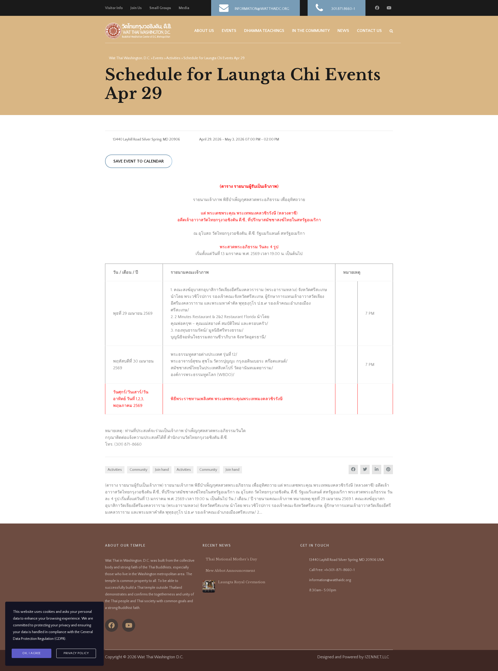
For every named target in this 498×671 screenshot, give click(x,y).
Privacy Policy (76, 653)
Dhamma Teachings (264, 30)
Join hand (162, 470)
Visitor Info (114, 8)
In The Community (311, 30)
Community (138, 470)
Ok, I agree (31, 653)
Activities (115, 470)
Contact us (369, 30)
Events (229, 30)
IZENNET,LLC (377, 657)
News (343, 30)
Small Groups (160, 8)
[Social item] (111, 625)
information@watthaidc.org (330, 580)
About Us (204, 30)
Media (184, 8)
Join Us (136, 8)
